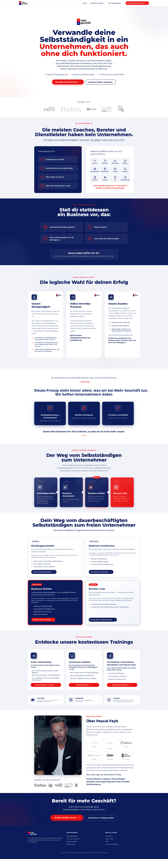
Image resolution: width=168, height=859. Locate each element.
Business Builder (72, 841)
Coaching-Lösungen (96, 3)
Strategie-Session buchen (136, 3)
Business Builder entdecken (101, 82)
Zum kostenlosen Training (44, 685)
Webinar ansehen (82, 685)
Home (85, 3)
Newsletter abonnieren (120, 685)
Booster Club (71, 844)
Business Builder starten (65, 817)
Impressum (108, 836)
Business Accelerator (73, 839)
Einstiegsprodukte (114, 3)
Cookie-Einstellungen (111, 844)
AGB (106, 841)
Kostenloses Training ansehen (101, 818)
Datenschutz (109, 839)
